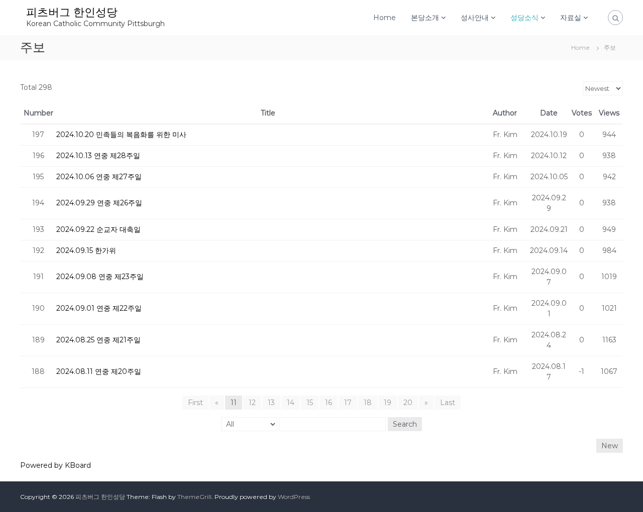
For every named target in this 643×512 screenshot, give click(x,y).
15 (309, 402)
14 (290, 402)
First (195, 402)
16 (328, 402)
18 (368, 402)
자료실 (570, 17)
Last (447, 402)
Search (405, 424)
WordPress (294, 496)
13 (271, 402)
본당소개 (425, 17)
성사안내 (475, 17)
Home (384, 17)
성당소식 (524, 17)
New (609, 445)
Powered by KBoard (55, 465)
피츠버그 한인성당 (72, 12)
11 (234, 402)
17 (348, 402)
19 (387, 402)
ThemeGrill (194, 496)
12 (252, 402)
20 (407, 402)
